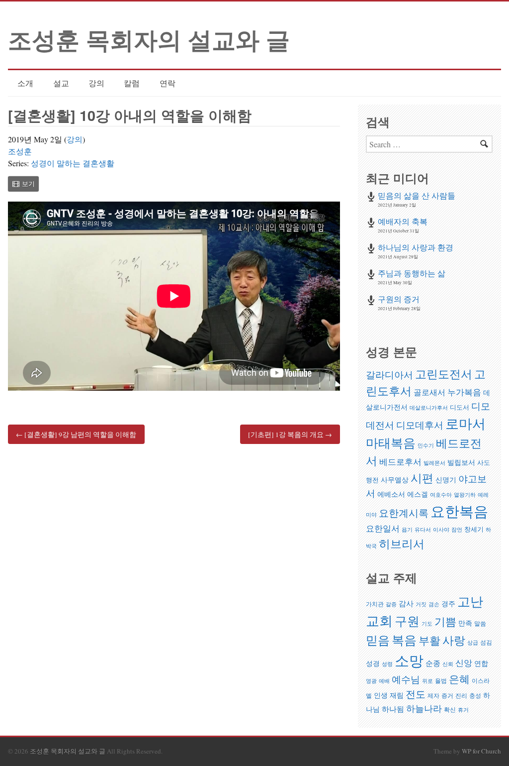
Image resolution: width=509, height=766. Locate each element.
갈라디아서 (389, 374)
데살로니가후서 (429, 407)
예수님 (406, 679)
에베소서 (391, 494)
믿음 (378, 640)
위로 (427, 680)
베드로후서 (400, 461)
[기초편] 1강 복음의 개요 (290, 434)
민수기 (426, 445)
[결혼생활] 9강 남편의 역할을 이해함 (76, 434)
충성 (475, 695)
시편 (422, 477)
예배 (384, 680)
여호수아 (441, 494)
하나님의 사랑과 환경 (415, 247)
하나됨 (393, 709)
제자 (433, 695)
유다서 (423, 529)
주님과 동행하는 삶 (411, 273)
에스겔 (417, 494)
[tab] (23, 184)
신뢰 (447, 663)
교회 (379, 621)
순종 (432, 663)
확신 (450, 709)
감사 (406, 603)
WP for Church (481, 751)
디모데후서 (419, 425)
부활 (429, 640)
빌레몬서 (434, 462)
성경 (373, 663)
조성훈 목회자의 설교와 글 (149, 39)
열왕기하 (465, 494)
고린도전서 (443, 373)
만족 (465, 623)
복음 (404, 639)
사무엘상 (395, 479)
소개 (25, 83)
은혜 (459, 679)
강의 (96, 83)
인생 (381, 695)
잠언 (456, 529)
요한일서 (383, 528)
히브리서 (401, 543)
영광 (371, 680)
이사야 (441, 529)
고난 (470, 601)
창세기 (474, 529)
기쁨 (445, 621)
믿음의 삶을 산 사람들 (416, 195)
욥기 (407, 529)
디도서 (459, 407)
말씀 (480, 623)
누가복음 (464, 392)
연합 (481, 663)
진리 (461, 695)
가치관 (375, 604)
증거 (447, 695)
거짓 (421, 604)
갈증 (391, 604)
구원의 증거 (399, 299)
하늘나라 (424, 708)
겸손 (433, 604)
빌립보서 (461, 462)
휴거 (463, 709)
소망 (409, 660)
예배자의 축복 (402, 221)
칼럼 (132, 83)
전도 (415, 694)
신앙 (463, 662)
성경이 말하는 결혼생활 (72, 163)
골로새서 (429, 392)
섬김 (486, 642)
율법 (441, 680)
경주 (448, 603)
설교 (61, 83)
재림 (397, 695)
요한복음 (459, 511)
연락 (167, 83)
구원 (407, 620)
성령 (387, 663)
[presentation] (23, 183)
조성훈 (20, 151)
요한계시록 (403, 513)
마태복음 (391, 442)
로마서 (465, 423)
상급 (472, 642)
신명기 (445, 479)
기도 (427, 623)
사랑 (453, 640)
